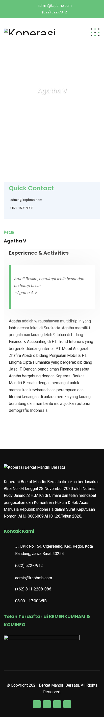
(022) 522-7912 (54, 12)
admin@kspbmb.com (55, 6)
